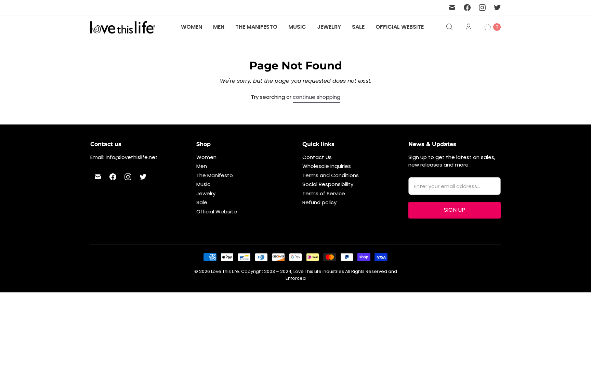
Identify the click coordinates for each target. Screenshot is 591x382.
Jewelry (329, 27)
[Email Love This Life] (452, 7)
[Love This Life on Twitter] (497, 7)
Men (218, 27)
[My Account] (468, 27)
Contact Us (317, 157)
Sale (358, 27)
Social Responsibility (327, 184)
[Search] (449, 27)
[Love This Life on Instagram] (482, 7)
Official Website (400, 27)
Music (297, 27)
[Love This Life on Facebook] (467, 7)
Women (191, 27)
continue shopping (316, 97)
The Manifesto (256, 27)
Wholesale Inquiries (326, 166)
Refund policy (319, 202)
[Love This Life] (122, 27)
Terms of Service (323, 193)
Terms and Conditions (330, 175)
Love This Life (225, 271)
